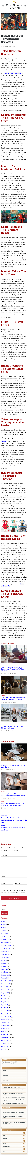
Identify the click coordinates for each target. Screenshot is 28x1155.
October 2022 (5, 1043)
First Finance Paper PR (14, 6)
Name (3, 876)
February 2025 (5, 975)
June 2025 (4, 963)
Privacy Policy (5, 1075)
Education (3, 695)
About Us (4, 1070)
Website (17, 883)
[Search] (25, 5)
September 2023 (6, 1025)
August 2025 (5, 957)
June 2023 (4, 1031)
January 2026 (5, 942)
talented (3, 441)
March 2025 (4, 972)
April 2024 (4, 1005)
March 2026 (4, 936)
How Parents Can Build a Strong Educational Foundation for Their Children (12, 669)
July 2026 (4, 924)
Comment (4, 855)
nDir (14, 46)
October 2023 (5, 1022)
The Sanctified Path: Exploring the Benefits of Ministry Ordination (13, 698)
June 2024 (4, 999)
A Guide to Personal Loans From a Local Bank (12, 1087)
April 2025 (4, 969)
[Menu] (3, 5)
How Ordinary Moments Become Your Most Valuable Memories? (12, 804)
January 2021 (5, 1046)
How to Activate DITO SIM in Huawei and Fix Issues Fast (14, 1097)
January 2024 (5, 1014)
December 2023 (6, 1017)
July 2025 (4, 960)
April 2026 (4, 933)
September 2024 (6, 990)
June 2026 (4, 927)
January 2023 (5, 1040)
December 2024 (6, 981)
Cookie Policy (5, 1080)
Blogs (2, 801)
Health (4, 1135)
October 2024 (5, 987)
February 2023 (5, 1037)
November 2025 (6, 948)
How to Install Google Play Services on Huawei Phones (13, 1103)
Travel (4, 1151)
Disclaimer (5, 1078)
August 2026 (5, 921)
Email (3, 883)
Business (4, 1132)
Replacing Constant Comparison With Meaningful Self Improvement (13, 795)
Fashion (4, 1143)
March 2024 (4, 1008)
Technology (5, 1140)
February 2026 (5, 939)
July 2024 (4, 996)
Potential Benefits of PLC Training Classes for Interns (12, 727)
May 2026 (4, 930)
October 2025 (5, 951)
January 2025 (5, 978)
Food (4, 1148)
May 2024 (4, 1002)
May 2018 (4, 1049)
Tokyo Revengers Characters (13, 73)
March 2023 (4, 1034)
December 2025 (6, 945)
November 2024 (6, 984)
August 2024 (5, 993)
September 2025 (6, 954)
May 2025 (4, 966)
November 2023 (6, 1019)
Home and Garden (6, 1146)
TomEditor (13, 673)
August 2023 (5, 1028)
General (3, 791)
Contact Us (5, 1073)
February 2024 (5, 1011)
